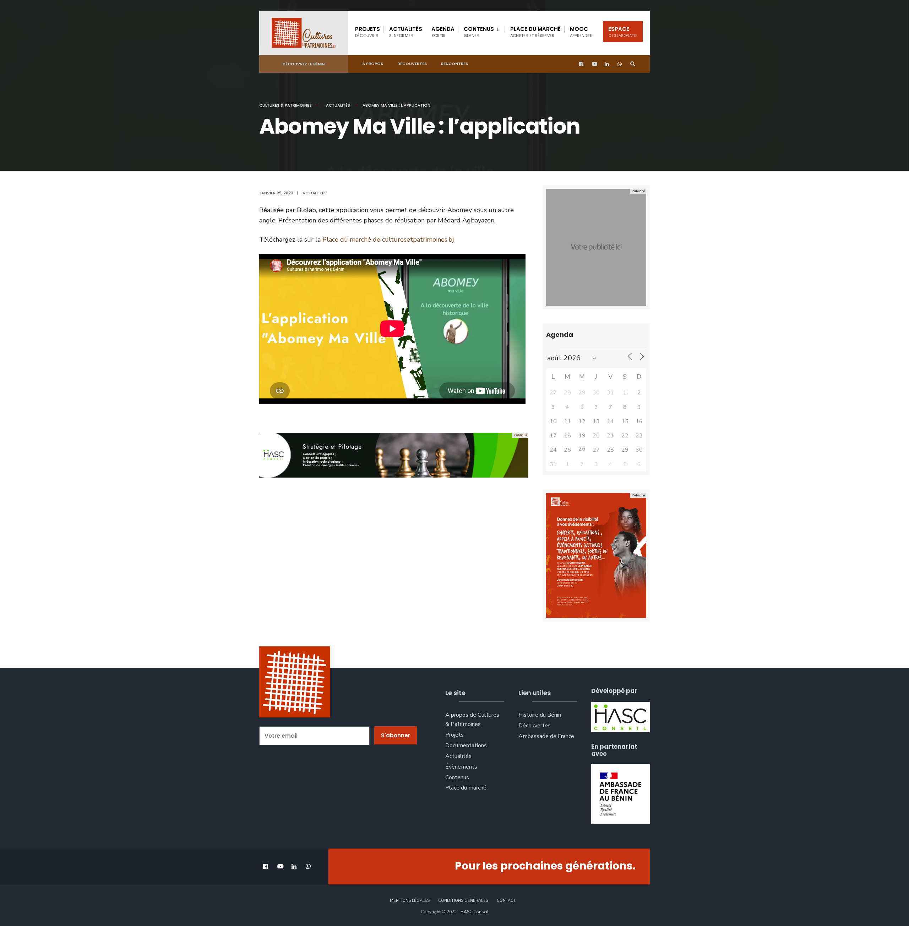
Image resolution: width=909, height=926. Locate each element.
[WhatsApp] (620, 64)
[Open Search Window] (632, 64)
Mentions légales (410, 900)
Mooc (581, 31)
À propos (372, 63)
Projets (367, 31)
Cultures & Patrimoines (285, 105)
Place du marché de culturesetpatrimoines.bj (388, 239)
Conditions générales (463, 900)
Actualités (405, 31)
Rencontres (454, 63)
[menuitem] (481, 30)
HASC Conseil (475, 912)
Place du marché (535, 31)
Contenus (479, 31)
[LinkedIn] (607, 64)
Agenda (442, 31)
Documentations (466, 745)
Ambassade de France (546, 736)
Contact (506, 900)
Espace (622, 31)
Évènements (461, 767)
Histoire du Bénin (539, 715)
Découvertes (412, 63)
